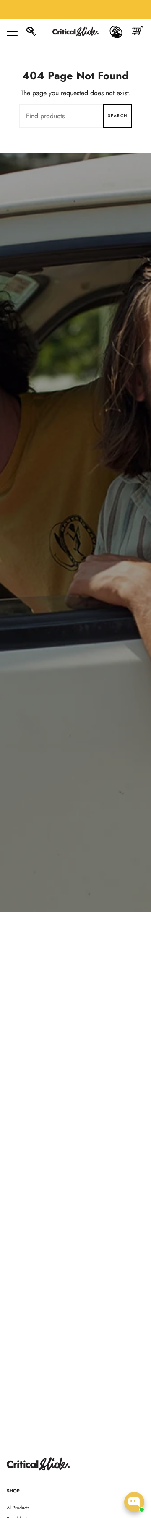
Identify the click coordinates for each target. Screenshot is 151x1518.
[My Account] (116, 31)
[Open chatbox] (134, 1502)
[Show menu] (13, 31)
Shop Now (75, 548)
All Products (18, 1507)
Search (117, 115)
